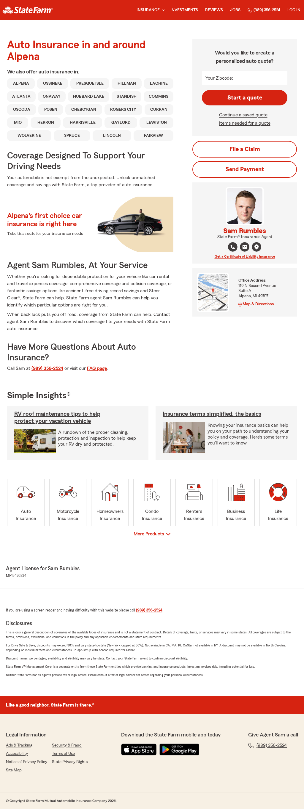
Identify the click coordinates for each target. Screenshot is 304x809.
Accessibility (17, 754)
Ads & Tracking (19, 745)
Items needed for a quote (244, 123)
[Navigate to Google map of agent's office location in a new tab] (256, 247)
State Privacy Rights (70, 762)
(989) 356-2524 (267, 10)
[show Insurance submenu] (162, 10)
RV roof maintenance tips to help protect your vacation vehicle (57, 417)
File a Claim (244, 149)
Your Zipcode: (219, 78)
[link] (28, 10)
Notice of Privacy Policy (26, 762)
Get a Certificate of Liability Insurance (245, 256)
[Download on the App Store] (139, 749)
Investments (184, 10)
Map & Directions (258, 304)
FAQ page (97, 368)
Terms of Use (63, 754)
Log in (293, 10)
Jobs (235, 10)
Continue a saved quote (243, 115)
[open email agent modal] (244, 247)
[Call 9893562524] (233, 247)
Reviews (214, 10)
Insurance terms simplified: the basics (212, 414)
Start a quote (244, 98)
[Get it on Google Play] (179, 749)
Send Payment (245, 169)
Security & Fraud (67, 745)
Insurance (148, 10)
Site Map (14, 770)
